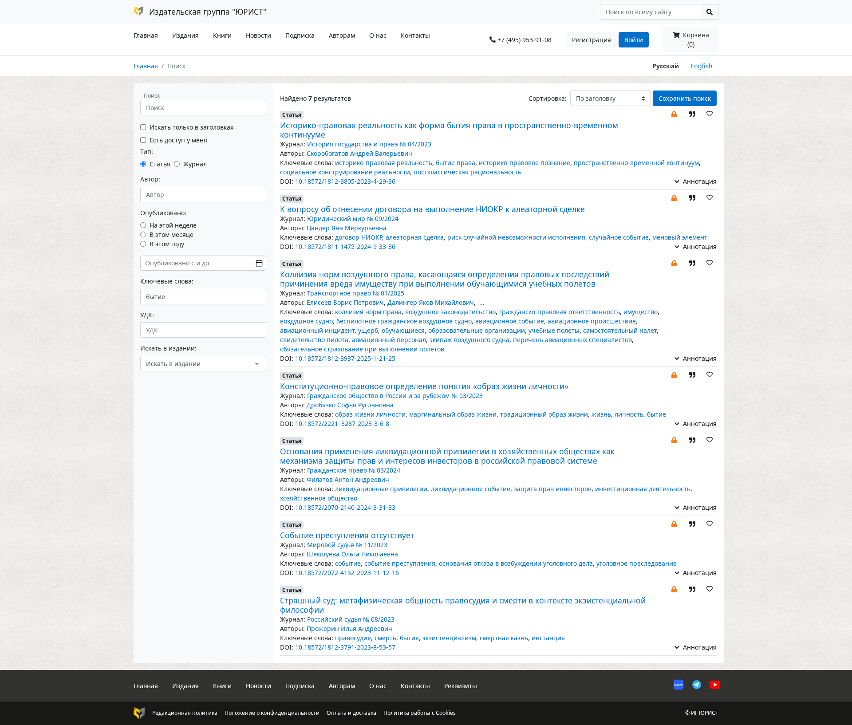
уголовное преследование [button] (636, 563)
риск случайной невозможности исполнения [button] (516, 237)
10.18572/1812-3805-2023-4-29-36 (345, 181)
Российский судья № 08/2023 (350, 619)
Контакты (415, 35)
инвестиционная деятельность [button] (642, 489)
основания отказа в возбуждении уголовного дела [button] (516, 563)
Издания (185, 35)
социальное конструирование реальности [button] (345, 172)
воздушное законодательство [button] (450, 311)
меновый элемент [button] (679, 237)
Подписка (300, 35)
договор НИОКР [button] (358, 237)
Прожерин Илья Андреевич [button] (349, 628)
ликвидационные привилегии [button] (381, 489)
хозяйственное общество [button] (318, 498)
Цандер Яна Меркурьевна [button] (347, 228)
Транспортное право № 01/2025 (355, 293)
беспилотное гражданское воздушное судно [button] (404, 321)
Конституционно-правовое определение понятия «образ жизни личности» (424, 386)
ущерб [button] (368, 330)
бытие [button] (656, 414)
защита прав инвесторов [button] (553, 489)
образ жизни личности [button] (370, 414)
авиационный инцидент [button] (317, 330)
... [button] (482, 302)
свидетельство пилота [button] (314, 339)
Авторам (342, 35)
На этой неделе (173, 225)
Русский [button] (665, 66)
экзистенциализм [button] (449, 638)
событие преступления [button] (399, 563)
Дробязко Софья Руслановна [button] (350, 405)
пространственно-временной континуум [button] (636, 162)
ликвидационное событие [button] (470, 489)
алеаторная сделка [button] (415, 237)
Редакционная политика (184, 713)
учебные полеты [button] (554, 330)
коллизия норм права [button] (368, 311)
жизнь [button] (601, 414)
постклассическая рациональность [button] (467, 172)
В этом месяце (171, 234)
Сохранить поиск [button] (685, 98)
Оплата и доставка (351, 713)
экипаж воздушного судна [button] (469, 339)
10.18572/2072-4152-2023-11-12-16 (347, 572)
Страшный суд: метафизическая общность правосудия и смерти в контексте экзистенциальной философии (463, 605)
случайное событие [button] (619, 237)
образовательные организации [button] (476, 330)
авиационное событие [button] (509, 321)
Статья (160, 164)
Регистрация (591, 39)
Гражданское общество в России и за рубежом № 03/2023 (395, 395)
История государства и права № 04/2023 (369, 144)
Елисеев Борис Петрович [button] (345, 302)
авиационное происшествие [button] (592, 321)
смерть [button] (385, 638)
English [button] (701, 66)
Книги (222, 35)
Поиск (152, 95)
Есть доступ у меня (178, 140)
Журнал (195, 164)
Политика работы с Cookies (419, 713)
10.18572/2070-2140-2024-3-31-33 (345, 507)
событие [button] (348, 563)
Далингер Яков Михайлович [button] (430, 302)
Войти (633, 39)
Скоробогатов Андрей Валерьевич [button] (359, 153)
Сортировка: (548, 98)
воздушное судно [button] (306, 321)
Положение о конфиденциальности (272, 713)
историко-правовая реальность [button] (383, 162)
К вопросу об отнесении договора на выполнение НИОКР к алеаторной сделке (432, 209)
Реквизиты (460, 686)
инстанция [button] (548, 638)
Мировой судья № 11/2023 (347, 544)
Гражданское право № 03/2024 (353, 470)
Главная (146, 35)
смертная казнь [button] (504, 638)
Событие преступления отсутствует (347, 535)
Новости (258, 35)
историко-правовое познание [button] (524, 162)
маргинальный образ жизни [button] (453, 414)
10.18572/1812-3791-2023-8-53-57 (345, 647)
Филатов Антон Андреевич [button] (348, 479)
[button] (674, 113)
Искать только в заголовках (191, 127)
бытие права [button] (455, 162)
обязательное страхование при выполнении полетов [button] (362, 349)
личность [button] (629, 414)
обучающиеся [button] (403, 330)
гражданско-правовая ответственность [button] (559, 311)
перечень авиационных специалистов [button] (572, 339)
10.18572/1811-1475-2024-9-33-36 (345, 246)
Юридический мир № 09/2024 (352, 218)
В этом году (167, 244)
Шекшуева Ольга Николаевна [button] (352, 554)
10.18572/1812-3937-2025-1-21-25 (345, 358)
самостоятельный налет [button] (620, 330)
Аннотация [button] (699, 181)
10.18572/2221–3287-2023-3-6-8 (342, 423)
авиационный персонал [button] (389, 339)
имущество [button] (640, 311)
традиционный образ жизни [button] (544, 414)
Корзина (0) (695, 39)
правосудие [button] (353, 638)
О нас (378, 35)
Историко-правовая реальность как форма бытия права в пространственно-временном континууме (449, 130)
